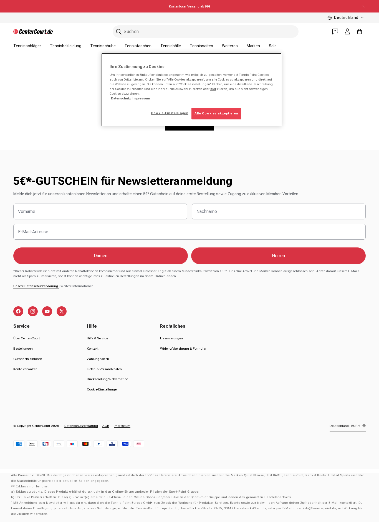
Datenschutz (121, 98)
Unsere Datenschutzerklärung (36, 286)
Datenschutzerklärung (81, 426)
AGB (105, 426)
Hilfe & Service (97, 338)
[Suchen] (119, 32)
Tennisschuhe (103, 46)
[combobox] (206, 31)
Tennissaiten (201, 46)
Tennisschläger (27, 46)
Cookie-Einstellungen (102, 389)
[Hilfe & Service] (335, 31)
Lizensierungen (171, 338)
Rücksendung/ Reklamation (107, 379)
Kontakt (92, 348)
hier (213, 89)
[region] (191, 89)
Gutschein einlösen (27, 359)
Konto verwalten (25, 369)
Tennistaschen (138, 46)
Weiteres (230, 46)
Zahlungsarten (98, 359)
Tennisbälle (170, 46)
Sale (273, 46)
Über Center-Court (26, 338)
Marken (253, 46)
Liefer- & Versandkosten (104, 369)
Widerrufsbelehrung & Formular (183, 348)
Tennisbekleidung (65, 46)
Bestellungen (23, 348)
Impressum (122, 426)
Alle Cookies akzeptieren (216, 113)
